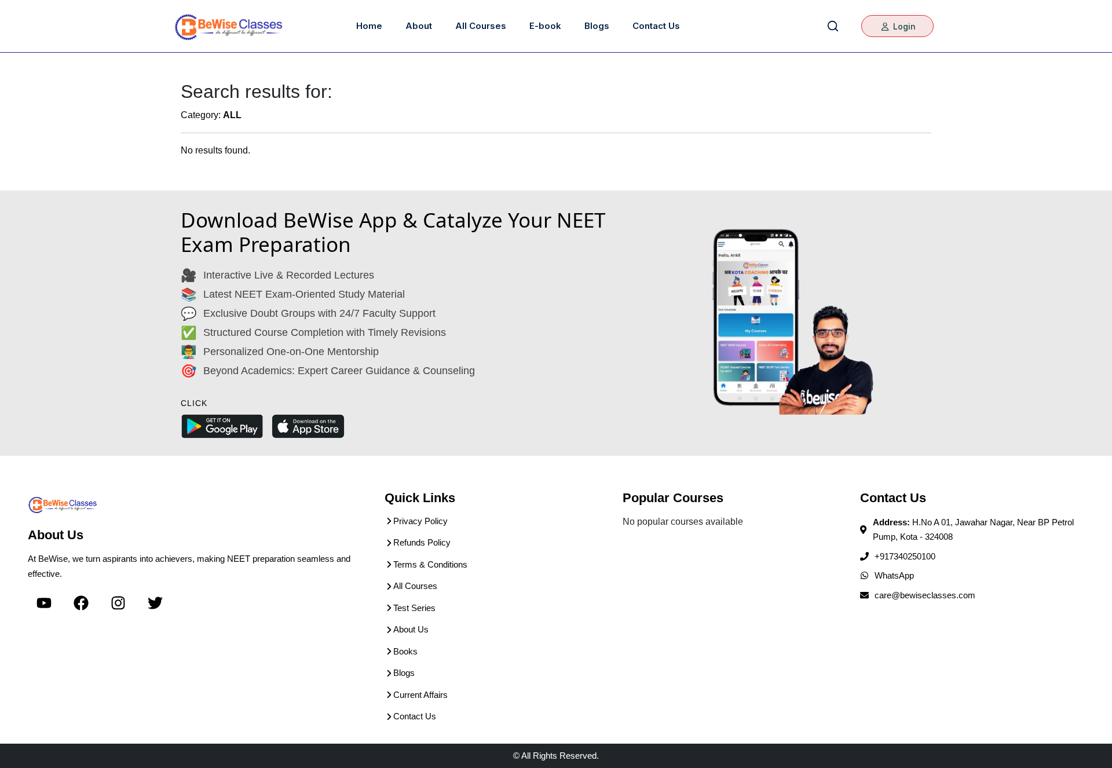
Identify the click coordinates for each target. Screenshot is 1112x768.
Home (369, 25)
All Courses (480, 25)
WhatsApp (894, 575)
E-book (545, 25)
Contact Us (656, 25)
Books (405, 651)
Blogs (596, 25)
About (418, 25)
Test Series (414, 608)
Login (903, 26)
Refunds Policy (422, 542)
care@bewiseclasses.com (925, 595)
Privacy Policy (420, 521)
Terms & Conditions (430, 564)
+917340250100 (905, 556)
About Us (411, 629)
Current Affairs (420, 695)
